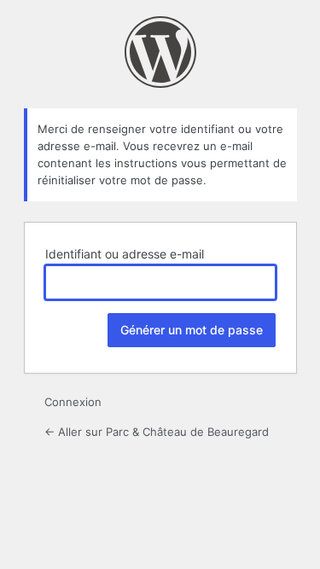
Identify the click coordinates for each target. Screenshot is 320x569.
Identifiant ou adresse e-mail (124, 254)
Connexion (73, 402)
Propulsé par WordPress (160, 52)
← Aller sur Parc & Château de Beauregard (156, 431)
